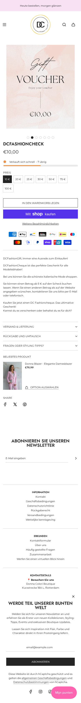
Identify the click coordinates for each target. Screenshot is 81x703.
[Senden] (75, 458)
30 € (40, 179)
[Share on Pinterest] (24, 405)
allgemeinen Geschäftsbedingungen (44, 678)
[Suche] (64, 24)
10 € (7, 179)
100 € (8, 188)
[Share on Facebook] (5, 405)
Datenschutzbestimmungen (31, 682)
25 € (29, 179)
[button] (28, 137)
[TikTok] (50, 691)
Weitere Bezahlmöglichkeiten (40, 223)
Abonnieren (41, 661)
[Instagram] (40, 691)
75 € (63, 179)
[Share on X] (15, 405)
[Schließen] (73, 596)
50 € (52, 179)
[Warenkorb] (73, 24)
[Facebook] (30, 691)
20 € (18, 179)
